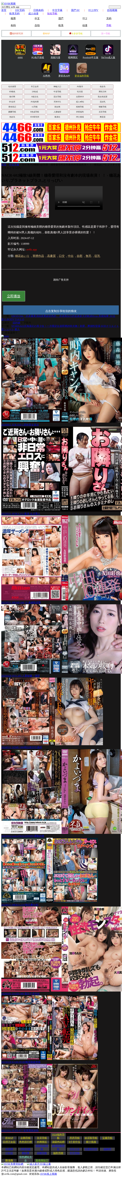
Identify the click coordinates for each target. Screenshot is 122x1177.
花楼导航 (42, 1153)
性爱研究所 (91, 1149)
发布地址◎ (42, 1160)
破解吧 (107, 1149)
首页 (3, 10)
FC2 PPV (93, 10)
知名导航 (52, 13)
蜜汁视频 (91, 1142)
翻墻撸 (9, 1160)
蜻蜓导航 (102, 107)
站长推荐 (12, 86)
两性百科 (102, 92)
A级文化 (34, 97)
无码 (108, 18)
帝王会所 (35, 86)
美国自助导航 (42, 1147)
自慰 (79, 256)
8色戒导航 (34, 112)
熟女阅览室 (102, 97)
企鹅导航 (25, 1138)
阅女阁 (57, 107)
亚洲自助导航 (58, 1147)
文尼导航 (42, 1138)
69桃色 (12, 92)
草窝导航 (25, 1149)
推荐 (13, 18)
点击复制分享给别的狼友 (61, 311)
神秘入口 (57, 86)
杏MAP (46, 33)
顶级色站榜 (58, 1142)
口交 (62, 256)
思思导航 (75, 1138)
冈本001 (57, 102)
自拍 (37, 25)
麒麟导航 (12, 112)
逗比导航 (57, 97)
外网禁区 (42, 1142)
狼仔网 (12, 97)
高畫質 (51, 256)
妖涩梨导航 (91, 1138)
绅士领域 (80, 117)
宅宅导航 (75, 1153)
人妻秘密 (57, 112)
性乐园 (80, 92)
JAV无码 (20, 10)
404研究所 (34, 117)
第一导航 (105, 33)
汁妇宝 (9, 1153)
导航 (108, 25)
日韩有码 (38, 10)
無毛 (88, 256)
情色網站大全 (25, 1159)
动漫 (84, 25)
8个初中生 (74, 1142)
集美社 (57, 117)
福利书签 (58, 1153)
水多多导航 (77, 33)
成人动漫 (33, 13)
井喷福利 (80, 112)
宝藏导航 (107, 1138)
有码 (13, 25)
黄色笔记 (12, 107)
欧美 (61, 25)
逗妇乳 (102, 102)
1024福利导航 (58, 1136)
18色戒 (35, 92)
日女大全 (75, 1149)
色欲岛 (102, 86)
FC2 (85, 18)
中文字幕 (57, 10)
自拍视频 (112, 10)
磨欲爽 (25, 1153)
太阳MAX (80, 97)
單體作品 (38, 256)
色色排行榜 (25, 1142)
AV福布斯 (35, 102)
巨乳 (97, 256)
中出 (71, 256)
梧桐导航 (80, 107)
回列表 (16, 322)
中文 (37, 18)
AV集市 (80, 86)
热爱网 (9, 1149)
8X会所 (12, 102)
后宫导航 (102, 112)
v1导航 (35, 107)
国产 (61, 18)
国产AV (75, 10)
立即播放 (13, 296)
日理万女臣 (9, 1142)
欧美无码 (14, 13)
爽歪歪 (102, 117)
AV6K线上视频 (48, 1174)
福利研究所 (17, 33)
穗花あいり (22, 256)
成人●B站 (80, 102)
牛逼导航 (57, 92)
